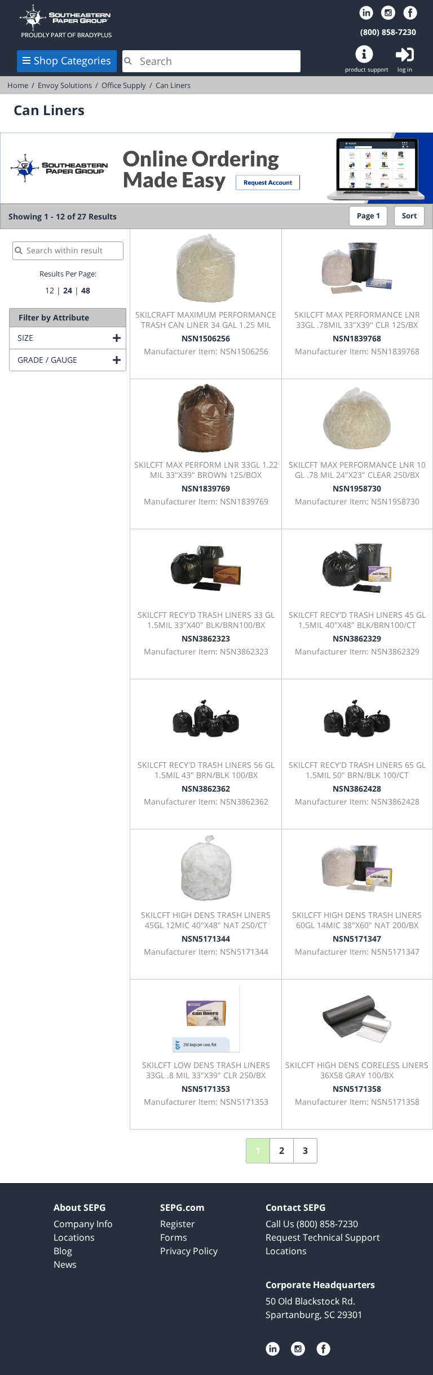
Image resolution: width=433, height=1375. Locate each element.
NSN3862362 (206, 788)
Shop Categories (72, 60)
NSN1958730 (357, 488)
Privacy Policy (189, 1251)
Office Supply (123, 85)
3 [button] (305, 1150)
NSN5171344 (206, 938)
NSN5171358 (357, 1088)
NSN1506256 (206, 338)
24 (67, 290)
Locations (74, 1237)
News (65, 1264)
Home (156, 20)
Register (177, 1224)
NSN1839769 (206, 488)
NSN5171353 (206, 1088)
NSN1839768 (357, 338)
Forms (173, 1237)
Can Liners (173, 85)
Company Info (83, 1224)
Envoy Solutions (65, 85)
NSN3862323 (206, 638)
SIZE (71, 337)
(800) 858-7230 (388, 32)
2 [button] (281, 1150)
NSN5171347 (357, 938)
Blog (63, 1251)
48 (85, 290)
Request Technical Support (323, 1237)
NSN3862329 (357, 638)
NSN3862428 (357, 788)
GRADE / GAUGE (71, 359)
